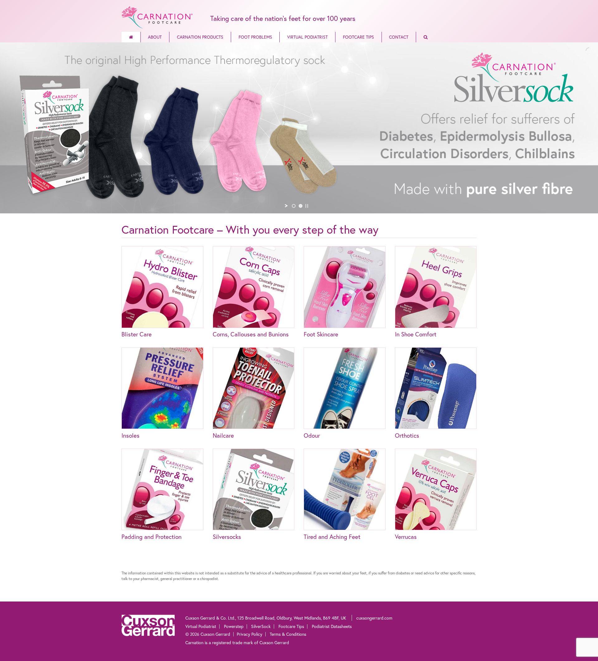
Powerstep (234, 626)
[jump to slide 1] (294, 206)
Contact (398, 37)
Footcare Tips (358, 37)
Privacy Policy (249, 634)
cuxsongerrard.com (374, 618)
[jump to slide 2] (300, 206)
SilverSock (261, 626)
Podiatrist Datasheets (332, 626)
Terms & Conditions (288, 634)
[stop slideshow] (307, 206)
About (155, 37)
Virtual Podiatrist (307, 37)
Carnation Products (200, 37)
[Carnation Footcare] (156, 16)
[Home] (130, 37)
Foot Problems (255, 37)
